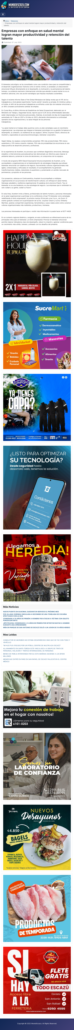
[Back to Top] (70, 1026)
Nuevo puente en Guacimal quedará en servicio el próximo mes (31, 612)
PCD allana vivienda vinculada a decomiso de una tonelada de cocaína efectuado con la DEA (35, 615)
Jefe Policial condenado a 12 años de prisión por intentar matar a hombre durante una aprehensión (36, 624)
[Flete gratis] (37, 980)
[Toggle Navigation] (3, 14)
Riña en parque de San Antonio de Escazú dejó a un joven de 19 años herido (36, 627)
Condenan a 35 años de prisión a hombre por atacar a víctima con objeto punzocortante (36, 619)
